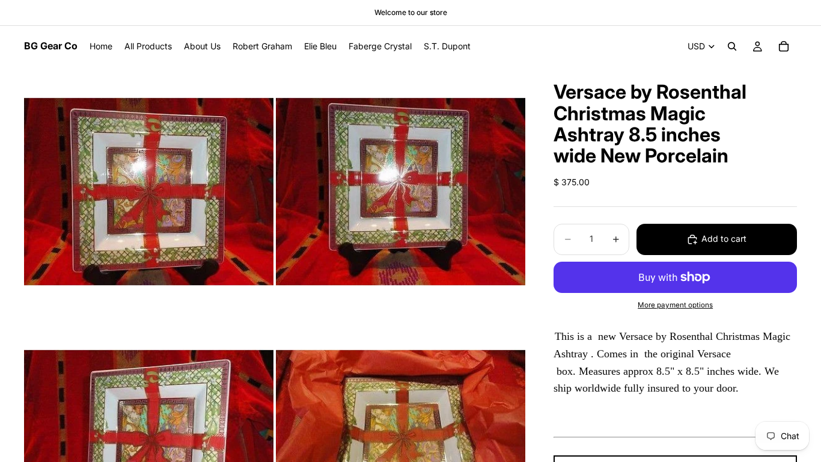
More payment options (675, 305)
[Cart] (784, 46)
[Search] (732, 46)
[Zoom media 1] (148, 191)
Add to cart (723, 238)
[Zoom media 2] (400, 191)
